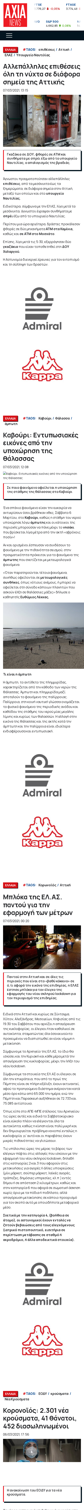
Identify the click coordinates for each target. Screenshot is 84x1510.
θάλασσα (62, 418)
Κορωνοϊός (47, 885)
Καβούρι (45, 418)
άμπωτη (11, 424)
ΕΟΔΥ (43, 1393)
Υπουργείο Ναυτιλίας (33, 55)
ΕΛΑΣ (8, 55)
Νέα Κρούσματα (17, 1399)
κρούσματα (59, 1393)
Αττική (64, 49)
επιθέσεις (47, 49)
